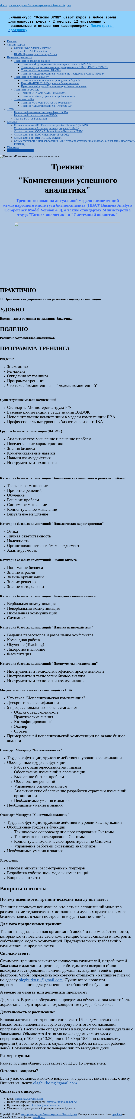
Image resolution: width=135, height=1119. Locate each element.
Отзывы (12, 121)
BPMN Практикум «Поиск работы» (35, 54)
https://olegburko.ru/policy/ (62, 1101)
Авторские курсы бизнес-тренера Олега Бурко (35, 5)
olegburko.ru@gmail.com (41, 980)
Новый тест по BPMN (20, 150)
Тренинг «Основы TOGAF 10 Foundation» (46, 102)
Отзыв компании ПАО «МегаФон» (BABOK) (41, 134)
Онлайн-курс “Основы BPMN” (33, 47)
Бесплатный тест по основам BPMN (35, 115)
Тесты (10, 108)
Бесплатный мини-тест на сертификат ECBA (41, 112)
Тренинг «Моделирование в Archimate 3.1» (47, 105)
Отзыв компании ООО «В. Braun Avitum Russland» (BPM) (48, 131)
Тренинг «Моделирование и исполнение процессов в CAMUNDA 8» (62, 73)
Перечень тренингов (19, 57)
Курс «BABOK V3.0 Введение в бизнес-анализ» (50, 83)
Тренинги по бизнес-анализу (31, 76)
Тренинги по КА (24, 99)
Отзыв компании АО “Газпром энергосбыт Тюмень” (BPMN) (51, 125)
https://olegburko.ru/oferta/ (45, 1105)
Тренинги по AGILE (26, 89)
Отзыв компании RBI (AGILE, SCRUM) (38, 137)
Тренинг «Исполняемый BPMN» (41, 70)
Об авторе (13, 147)
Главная (12, 41)
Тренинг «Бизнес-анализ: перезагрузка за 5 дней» (51, 80)
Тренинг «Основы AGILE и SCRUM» (44, 92)
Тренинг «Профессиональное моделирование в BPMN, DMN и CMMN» (64, 67)
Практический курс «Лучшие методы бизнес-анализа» (53, 86)
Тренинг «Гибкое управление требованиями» (48, 96)
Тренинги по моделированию (32, 60)
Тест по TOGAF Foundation (30, 51)
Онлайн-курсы (16, 44)
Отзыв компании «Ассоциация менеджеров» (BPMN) (46, 128)
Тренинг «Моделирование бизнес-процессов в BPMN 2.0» (56, 64)
